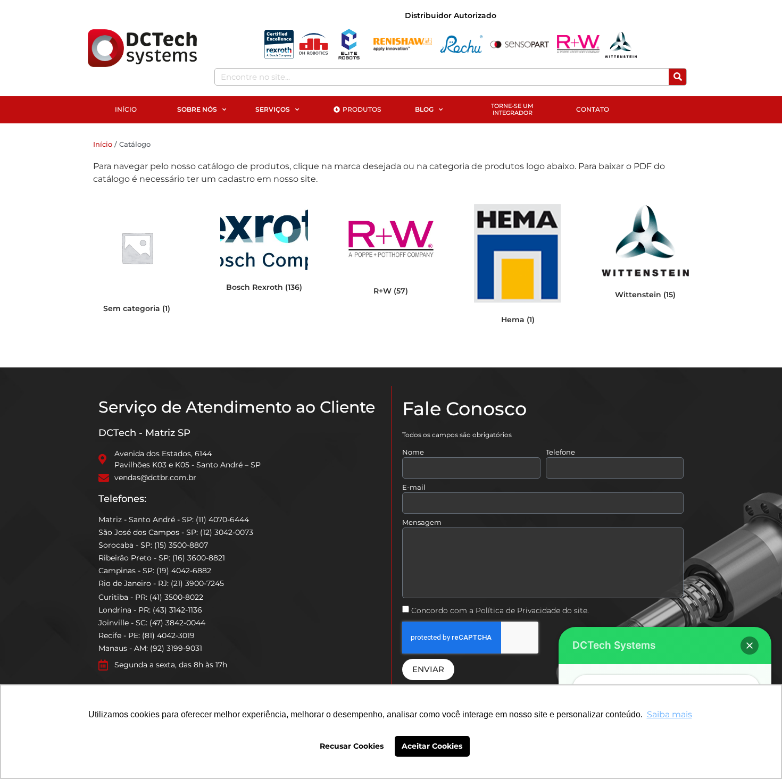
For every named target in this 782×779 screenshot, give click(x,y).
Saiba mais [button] (669, 714)
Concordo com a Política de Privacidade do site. (500, 610)
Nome (413, 452)
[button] (750, 645)
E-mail (414, 487)
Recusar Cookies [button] (352, 746)
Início (102, 144)
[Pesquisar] (677, 77)
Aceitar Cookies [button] (432, 746)
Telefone (560, 452)
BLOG (424, 109)
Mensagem (422, 522)
